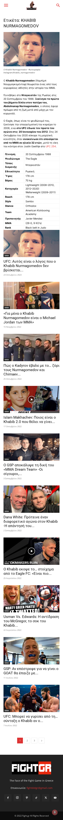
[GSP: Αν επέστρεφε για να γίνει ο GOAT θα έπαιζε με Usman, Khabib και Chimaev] (31, 650)
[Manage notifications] (55, 812)
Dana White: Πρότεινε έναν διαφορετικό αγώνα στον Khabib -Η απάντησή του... (31, 521)
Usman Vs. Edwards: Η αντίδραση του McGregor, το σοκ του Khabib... (31, 621)
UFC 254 (51, 146)
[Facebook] (7, 797)
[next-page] (42, 740)
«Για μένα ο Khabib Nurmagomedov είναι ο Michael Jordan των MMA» (29, 317)
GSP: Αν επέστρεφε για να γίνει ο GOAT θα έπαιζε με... (31, 671)
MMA (7, 255)
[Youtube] (55, 797)
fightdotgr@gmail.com (39, 788)
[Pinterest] (26, 797)
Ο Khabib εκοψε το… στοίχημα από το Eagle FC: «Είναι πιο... (29, 571)
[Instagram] (17, 797)
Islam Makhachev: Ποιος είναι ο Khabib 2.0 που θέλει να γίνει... (30, 419)
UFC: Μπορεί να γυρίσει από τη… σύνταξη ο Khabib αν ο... (31, 718)
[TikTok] (36, 797)
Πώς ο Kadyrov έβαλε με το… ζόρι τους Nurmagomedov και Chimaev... (31, 369)
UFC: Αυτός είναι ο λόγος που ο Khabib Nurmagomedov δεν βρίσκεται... (30, 265)
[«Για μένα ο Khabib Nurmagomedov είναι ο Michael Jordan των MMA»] (31, 295)
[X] (45, 797)
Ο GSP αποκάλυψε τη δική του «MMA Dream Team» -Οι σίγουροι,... (29, 469)
